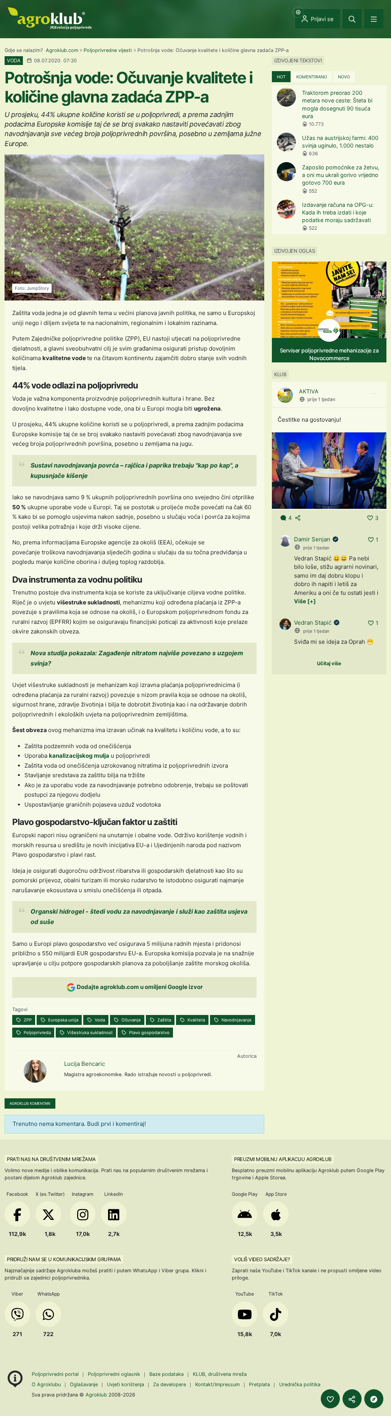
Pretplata (259, 1384)
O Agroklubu (46, 1384)
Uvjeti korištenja (125, 1384)
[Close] (352, 18)
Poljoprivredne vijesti (108, 50)
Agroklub (96, 1395)
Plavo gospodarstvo (149, 1032)
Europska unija (62, 1020)
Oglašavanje (84, 1384)
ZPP (27, 1020)
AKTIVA (308, 391)
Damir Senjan (312, 539)
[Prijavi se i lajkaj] (330, 1398)
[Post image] (329, 470)
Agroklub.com (62, 50)
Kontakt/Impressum (217, 1384)
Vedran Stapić (312, 622)
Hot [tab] (281, 77)
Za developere (169, 1384)
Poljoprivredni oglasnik (115, 1374)
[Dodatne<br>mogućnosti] (373, 1398)
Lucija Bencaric (84, 1063)
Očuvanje (130, 1020)
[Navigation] (373, 18)
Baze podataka (167, 1374)
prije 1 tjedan (321, 399)
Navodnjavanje (236, 1020)
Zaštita (163, 1020)
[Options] (374, 394)
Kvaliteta (195, 1020)
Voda (99, 1020)
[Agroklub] (50, 17)
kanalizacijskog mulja (79, 755)
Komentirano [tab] (311, 77)
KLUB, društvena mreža (220, 1374)
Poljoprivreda (37, 1032)
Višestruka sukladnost (89, 1032)
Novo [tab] (344, 77)
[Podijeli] (352, 1398)
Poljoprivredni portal (56, 1374)
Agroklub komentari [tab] (30, 1103)
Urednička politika (299, 1384)
